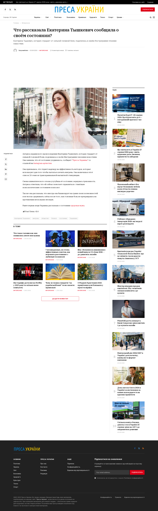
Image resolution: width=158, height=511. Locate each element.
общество (45, 218)
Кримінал (82, 17)
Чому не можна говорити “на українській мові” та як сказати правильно (60, 285)
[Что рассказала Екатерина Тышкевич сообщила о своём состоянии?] (60, 118)
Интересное (43, 50)
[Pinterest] (6, 174)
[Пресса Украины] (79, 9)
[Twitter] (6, 164)
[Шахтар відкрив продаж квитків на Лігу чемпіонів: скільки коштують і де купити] (128, 274)
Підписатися (148, 9)
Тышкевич (73, 218)
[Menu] (154, 17)
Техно (102, 17)
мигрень (36, 218)
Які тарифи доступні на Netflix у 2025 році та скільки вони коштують (27, 285)
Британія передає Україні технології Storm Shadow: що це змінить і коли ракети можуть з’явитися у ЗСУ (130, 254)
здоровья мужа (77, 205)
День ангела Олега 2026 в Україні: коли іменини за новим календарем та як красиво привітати (129, 391)
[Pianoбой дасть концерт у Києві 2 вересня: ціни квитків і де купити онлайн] (128, 309)
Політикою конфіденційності (133, 478)
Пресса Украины (80, 160)
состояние (63, 218)
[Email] (6, 179)
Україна (37, 17)
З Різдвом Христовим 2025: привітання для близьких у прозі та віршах (90, 285)
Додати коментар (60, 299)
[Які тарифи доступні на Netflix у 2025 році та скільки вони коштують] (28, 272)
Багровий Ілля (23, 50)
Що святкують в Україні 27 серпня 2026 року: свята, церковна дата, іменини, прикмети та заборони (43, 2)
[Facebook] (6, 159)
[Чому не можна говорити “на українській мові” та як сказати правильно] (60, 272)
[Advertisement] (79, 68)
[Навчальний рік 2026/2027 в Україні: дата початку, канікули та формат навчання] (128, 341)
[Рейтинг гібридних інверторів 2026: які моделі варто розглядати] (128, 207)
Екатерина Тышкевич (22, 218)
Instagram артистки (43, 163)
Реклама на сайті (138, 2)
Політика (57, 17)
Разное (54, 218)
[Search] (150, 17)
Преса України (42, 499)
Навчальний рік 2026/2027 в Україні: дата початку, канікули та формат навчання (130, 356)
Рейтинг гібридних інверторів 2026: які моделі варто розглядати (129, 221)
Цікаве (119, 17)
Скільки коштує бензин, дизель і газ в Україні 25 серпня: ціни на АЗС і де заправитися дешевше (128, 425)
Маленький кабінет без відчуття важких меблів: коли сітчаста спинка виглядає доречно (128, 187)
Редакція (150, 2)
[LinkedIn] (6, 169)
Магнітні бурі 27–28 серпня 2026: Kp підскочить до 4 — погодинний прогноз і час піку (129, 118)
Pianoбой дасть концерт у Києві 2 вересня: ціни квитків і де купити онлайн (130, 323)
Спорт (110, 17)
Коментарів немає (58, 50)
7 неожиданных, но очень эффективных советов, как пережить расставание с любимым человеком (58, 253)
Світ (47, 17)
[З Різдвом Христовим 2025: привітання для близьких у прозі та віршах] (92, 272)
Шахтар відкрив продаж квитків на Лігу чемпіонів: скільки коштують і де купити (129, 289)
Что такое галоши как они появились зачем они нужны (26, 234)
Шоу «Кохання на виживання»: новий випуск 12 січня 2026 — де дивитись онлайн (92, 252)
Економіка (71, 17)
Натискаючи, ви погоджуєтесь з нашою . (119, 478)
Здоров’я (93, 17)
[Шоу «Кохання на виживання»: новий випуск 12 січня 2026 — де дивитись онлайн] (92, 238)
